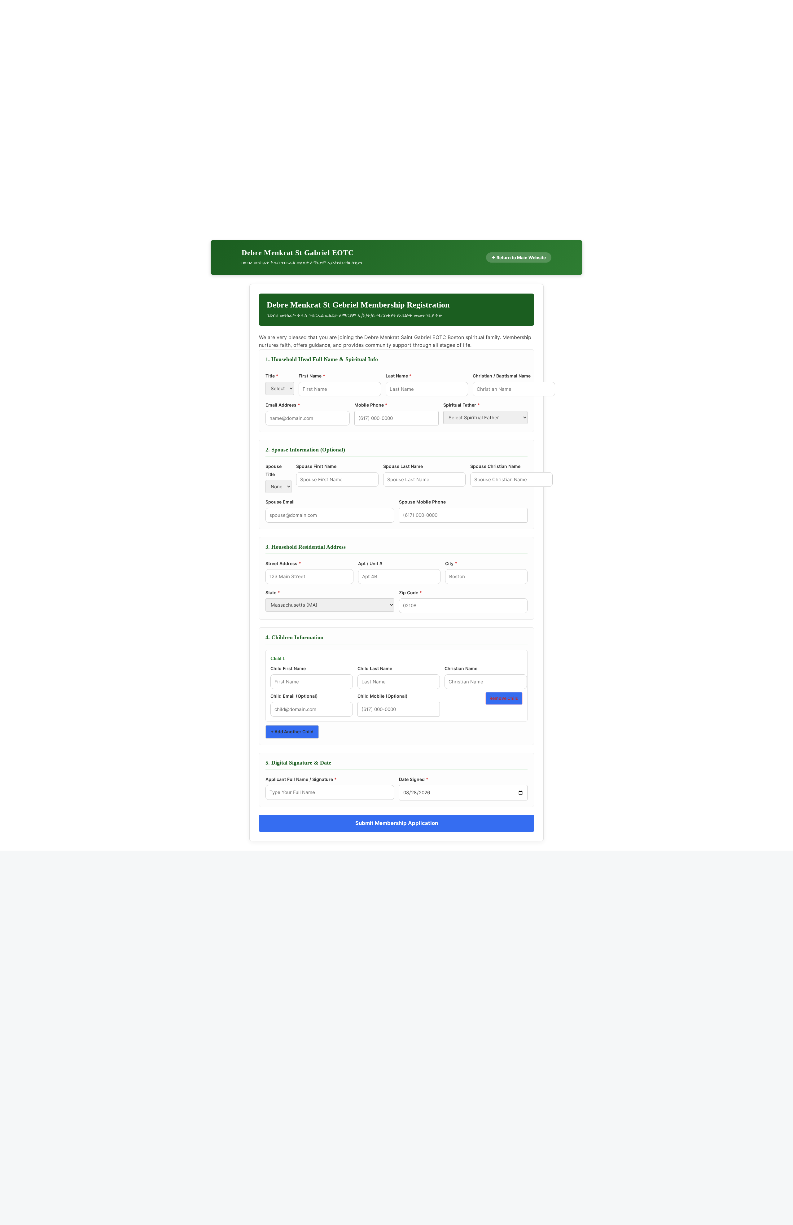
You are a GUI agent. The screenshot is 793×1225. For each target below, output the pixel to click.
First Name (312, 375)
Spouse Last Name (403, 466)
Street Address (283, 563)
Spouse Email (280, 501)
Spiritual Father (461, 405)
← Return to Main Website (519, 257)
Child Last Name (374, 668)
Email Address (282, 405)
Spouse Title (273, 470)
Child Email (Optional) (294, 696)
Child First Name (288, 668)
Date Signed (413, 779)
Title (271, 375)
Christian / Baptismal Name (502, 375)
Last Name (399, 375)
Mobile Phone (371, 405)
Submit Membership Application (396, 823)
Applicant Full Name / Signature (301, 779)
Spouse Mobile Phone (422, 501)
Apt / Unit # (370, 563)
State (272, 592)
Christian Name (461, 668)
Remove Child (504, 698)
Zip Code (410, 592)
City (451, 563)
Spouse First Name (316, 466)
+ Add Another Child (292, 731)
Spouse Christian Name (495, 466)
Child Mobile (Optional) (382, 696)
